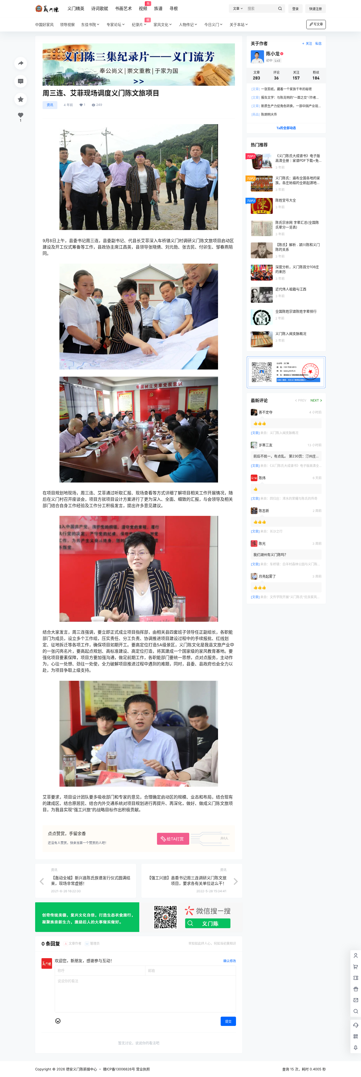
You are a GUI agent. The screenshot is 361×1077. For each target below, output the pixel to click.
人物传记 (186, 24)
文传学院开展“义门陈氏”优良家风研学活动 (300, 597)
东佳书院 (88, 24)
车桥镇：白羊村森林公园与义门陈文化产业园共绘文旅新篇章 (312, 564)
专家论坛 (114, 24)
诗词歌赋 (99, 8)
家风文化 (161, 24)
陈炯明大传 (264, 114)
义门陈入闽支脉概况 (284, 433)
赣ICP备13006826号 (119, 1069)
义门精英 (75, 8)
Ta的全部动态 (286, 128)
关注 (309, 44)
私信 (318, 44)
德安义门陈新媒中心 (81, 1069)
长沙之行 (276, 531)
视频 (143, 6)
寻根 (173, 8)
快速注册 (315, 9)
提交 (228, 1022)
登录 (295, 9)
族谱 (158, 8)
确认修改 (229, 961)
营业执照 (143, 1069)
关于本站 (237, 24)
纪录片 (140, 22)
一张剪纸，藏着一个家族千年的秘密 (281, 89)
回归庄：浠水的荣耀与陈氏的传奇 (293, 499)
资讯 (50, 105)
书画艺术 (123, 8)
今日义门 (211, 24)
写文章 (318, 24)
